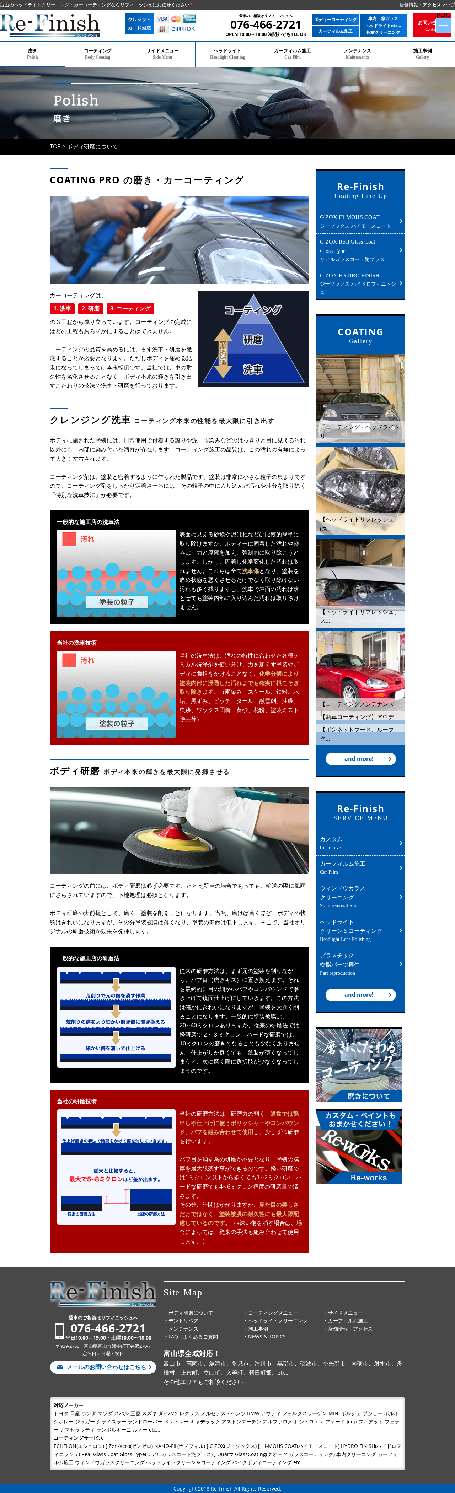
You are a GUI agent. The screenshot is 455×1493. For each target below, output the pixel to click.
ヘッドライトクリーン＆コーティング (351, 930)
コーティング (98, 53)
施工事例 (422, 53)
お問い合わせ (432, 25)
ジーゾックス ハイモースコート (355, 221)
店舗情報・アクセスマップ (427, 4)
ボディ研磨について (190, 1312)
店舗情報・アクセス (350, 1328)
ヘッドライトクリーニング (278, 1320)
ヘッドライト (227, 53)
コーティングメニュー (273, 1312)
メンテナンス (357, 53)
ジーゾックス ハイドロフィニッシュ (358, 283)
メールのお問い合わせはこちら (106, 1367)
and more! (359, 759)
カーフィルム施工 (292, 53)
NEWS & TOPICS (267, 1336)
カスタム (331, 842)
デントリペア (183, 1320)
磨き (32, 53)
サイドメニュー (162, 53)
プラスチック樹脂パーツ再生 (340, 963)
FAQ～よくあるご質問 (193, 1336)
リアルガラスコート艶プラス (352, 251)
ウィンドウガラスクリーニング (342, 896)
